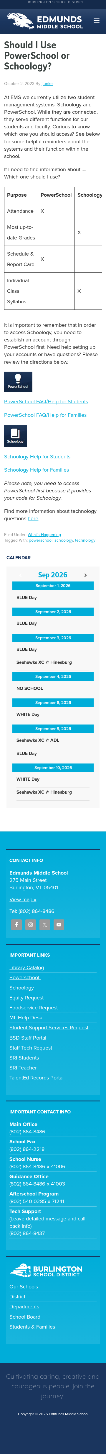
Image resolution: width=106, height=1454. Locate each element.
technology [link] (85, 540)
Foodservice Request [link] (33, 1007)
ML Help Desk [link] (25, 1017)
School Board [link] (24, 1317)
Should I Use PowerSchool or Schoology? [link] (37, 56)
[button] (96, 21)
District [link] (17, 1296)
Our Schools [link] (23, 1286)
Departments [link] (24, 1306)
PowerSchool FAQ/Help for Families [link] (45, 415)
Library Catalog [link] (26, 967)
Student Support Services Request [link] (48, 1027)
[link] (47, 83)
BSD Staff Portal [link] (27, 1038)
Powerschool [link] (25, 977)
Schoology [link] (21, 987)
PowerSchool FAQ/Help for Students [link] (46, 401)
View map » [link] (22, 899)
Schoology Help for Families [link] (36, 470)
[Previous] (20, 575)
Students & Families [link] (32, 1327)
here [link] (33, 518)
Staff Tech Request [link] (30, 1048)
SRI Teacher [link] (23, 1067)
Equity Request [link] (26, 997)
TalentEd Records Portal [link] (36, 1077)
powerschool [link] (40, 540)
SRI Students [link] (24, 1058)
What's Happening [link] (44, 534)
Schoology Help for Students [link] (37, 456)
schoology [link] (63, 540)
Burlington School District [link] (56, 2)
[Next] (85, 575)
